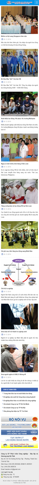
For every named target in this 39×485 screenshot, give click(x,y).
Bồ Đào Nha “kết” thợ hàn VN (11, 79)
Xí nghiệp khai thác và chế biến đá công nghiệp (19, 401)
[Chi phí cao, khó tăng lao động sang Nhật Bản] (19, 235)
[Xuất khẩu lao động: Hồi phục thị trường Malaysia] (19, 104)
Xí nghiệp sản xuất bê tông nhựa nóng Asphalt (19, 397)
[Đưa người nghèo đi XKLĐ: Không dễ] (19, 358)
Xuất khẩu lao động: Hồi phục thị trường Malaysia (18, 119)
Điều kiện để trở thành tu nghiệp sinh (14, 332)
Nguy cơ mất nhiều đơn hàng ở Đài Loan (14, 164)
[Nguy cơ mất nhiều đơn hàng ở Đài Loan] (19, 147)
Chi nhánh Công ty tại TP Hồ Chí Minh (16, 404)
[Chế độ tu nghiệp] (19, 272)
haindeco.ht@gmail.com (12, 469)
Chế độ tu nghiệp (7, 288)
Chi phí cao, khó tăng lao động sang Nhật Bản (16, 251)
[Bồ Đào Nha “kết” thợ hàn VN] (19, 63)
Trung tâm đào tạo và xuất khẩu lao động (17, 394)
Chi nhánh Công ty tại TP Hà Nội (14, 408)
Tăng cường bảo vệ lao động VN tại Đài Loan (16, 206)
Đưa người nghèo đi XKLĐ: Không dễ (13, 374)
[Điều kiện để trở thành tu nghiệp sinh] (19, 316)
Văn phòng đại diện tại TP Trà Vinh (15, 411)
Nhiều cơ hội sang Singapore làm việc (14, 36)
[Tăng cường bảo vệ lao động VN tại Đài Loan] (19, 191)
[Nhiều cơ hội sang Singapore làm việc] (19, 20)
